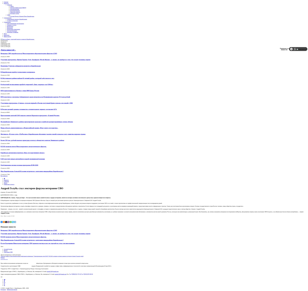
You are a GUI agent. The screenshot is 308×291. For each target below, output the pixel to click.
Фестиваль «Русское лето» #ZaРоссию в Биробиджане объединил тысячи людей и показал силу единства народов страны (43, 134)
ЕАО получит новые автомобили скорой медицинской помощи (23, 159)
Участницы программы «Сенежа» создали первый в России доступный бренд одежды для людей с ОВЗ (37, 103)
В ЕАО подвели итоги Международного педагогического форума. (24, 146)
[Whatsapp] (4, 284)
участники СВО (8, 252)
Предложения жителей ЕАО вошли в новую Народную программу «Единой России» (30, 115)
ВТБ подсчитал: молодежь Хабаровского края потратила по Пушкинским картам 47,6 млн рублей (35, 97)
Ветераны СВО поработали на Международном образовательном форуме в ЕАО (29, 53)
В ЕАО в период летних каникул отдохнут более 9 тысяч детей (66, 256)
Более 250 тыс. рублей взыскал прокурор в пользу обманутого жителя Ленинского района (32, 140)
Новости (6, 180)
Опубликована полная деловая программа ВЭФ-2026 (19, 165)
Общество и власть (9, 184)
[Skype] (13, 222)
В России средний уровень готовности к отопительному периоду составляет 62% (29, 109)
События (6, 181)
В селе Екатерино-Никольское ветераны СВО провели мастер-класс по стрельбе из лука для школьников (38, 243)
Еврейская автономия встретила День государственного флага (22, 153)
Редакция (3, 289)
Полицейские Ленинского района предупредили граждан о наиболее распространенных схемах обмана (37, 122)
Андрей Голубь (8, 249)
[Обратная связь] (4, 282)
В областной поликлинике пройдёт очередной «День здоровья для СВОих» (27, 84)
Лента (5, 183)
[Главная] (4, 178)
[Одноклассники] (4, 222)
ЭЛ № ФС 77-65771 (26, 266)
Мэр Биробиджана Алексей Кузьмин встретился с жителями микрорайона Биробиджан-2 (32, 171)
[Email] (4, 285)
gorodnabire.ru (32, 263)
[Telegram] (15, 222)
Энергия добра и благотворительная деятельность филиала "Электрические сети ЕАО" (25, 256)
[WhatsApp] (11, 222)
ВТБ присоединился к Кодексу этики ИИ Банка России (20, 90)
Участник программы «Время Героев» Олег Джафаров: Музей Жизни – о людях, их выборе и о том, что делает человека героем (45, 59)
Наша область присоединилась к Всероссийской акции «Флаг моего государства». (29, 128)
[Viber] (8, 222)
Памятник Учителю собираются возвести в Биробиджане (21, 66)
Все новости (4, 176)
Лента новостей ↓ (8, 50)
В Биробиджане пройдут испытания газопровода (18, 72)
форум (5, 250)
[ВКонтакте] (2, 222)
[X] (6, 222)
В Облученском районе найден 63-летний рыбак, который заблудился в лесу (27, 78)
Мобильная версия (12, 289)
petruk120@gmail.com (52, 271)
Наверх (3, 257)
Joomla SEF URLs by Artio (4, 259)
